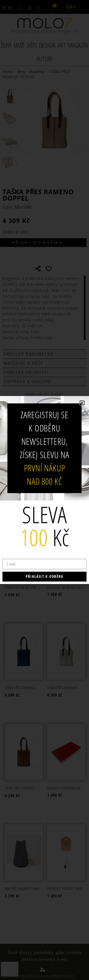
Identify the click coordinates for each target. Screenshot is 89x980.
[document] (44, 490)
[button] (82, 403)
